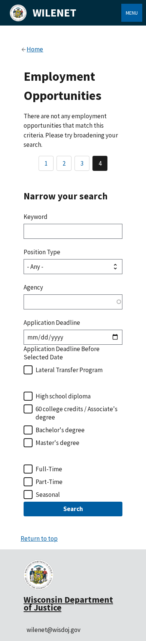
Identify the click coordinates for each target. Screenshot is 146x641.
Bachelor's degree (60, 430)
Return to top (39, 538)
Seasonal (48, 494)
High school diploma (63, 396)
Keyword (36, 217)
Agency (33, 287)
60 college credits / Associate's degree (77, 413)
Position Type (42, 252)
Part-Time (49, 482)
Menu (132, 12)
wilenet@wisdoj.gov (53, 630)
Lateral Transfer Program (69, 370)
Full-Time (49, 469)
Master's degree (57, 443)
